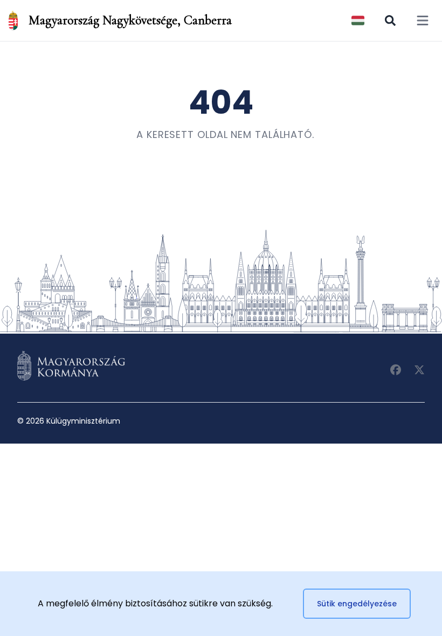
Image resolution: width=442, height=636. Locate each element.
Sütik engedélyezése (357, 603)
